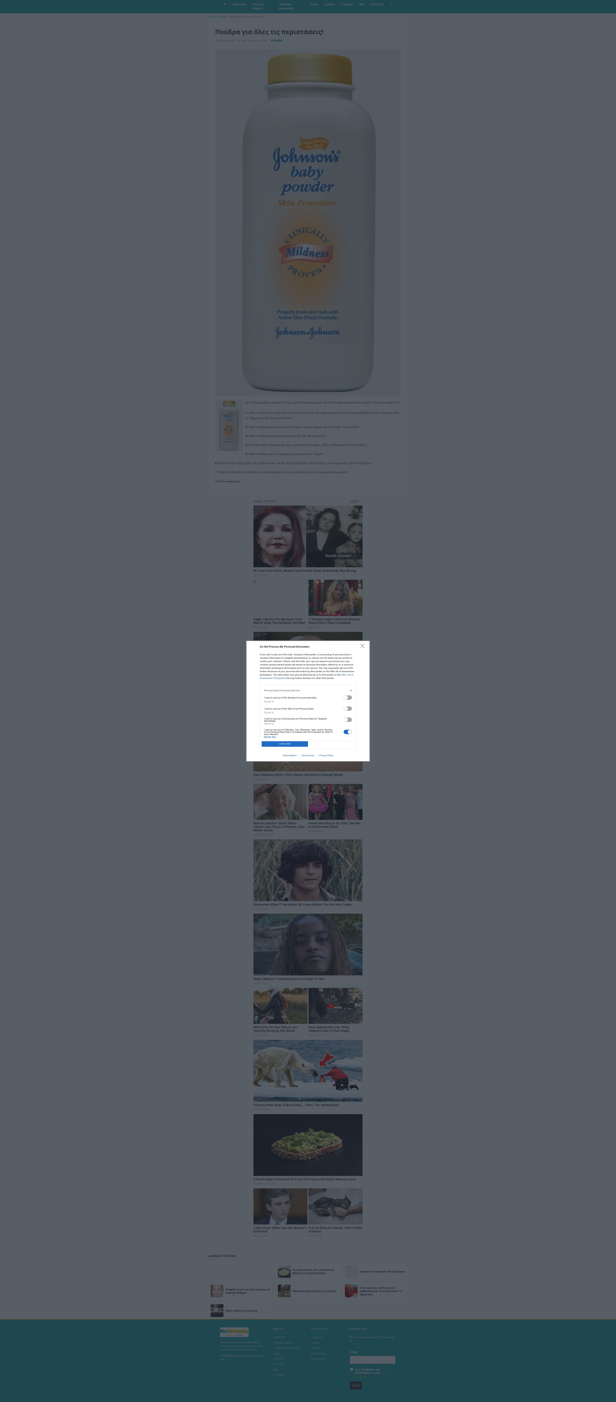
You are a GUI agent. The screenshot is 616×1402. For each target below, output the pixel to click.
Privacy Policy (326, 755)
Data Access (308, 755)
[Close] (363, 647)
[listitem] (308, 690)
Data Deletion (290, 755)
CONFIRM (285, 744)
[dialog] (308, 701)
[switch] (348, 697)
